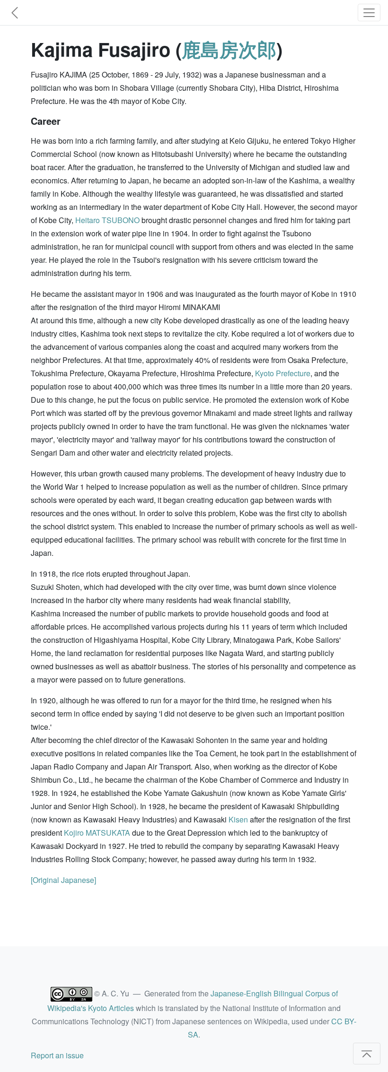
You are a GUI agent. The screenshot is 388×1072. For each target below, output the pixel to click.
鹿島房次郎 (229, 48)
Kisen (238, 819)
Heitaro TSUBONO (107, 220)
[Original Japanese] (63, 879)
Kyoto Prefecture (282, 373)
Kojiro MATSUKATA (97, 832)
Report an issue (57, 1055)
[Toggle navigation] (369, 12)
